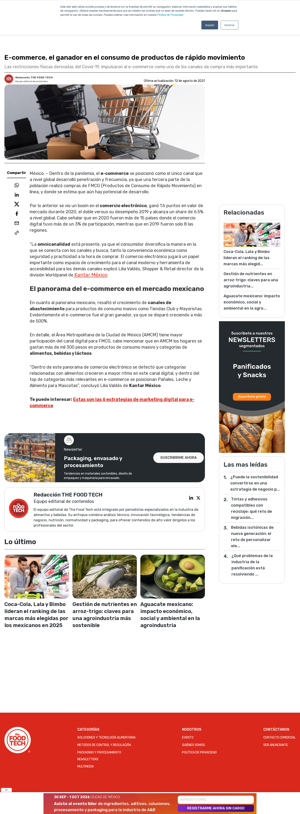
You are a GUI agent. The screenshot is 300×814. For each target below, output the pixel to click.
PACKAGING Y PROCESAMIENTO (99, 752)
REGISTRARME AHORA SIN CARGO (215, 808)
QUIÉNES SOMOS (193, 745)
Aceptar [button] (209, 25)
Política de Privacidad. (170, 14)
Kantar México (90, 275)
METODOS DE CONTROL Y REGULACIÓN (104, 745)
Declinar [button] (229, 25)
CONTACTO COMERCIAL (279, 737)
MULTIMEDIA (85, 766)
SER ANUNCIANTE (275, 745)
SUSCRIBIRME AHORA (178, 457)
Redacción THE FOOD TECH (34, 77)
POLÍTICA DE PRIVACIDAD (199, 752)
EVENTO (187, 737)
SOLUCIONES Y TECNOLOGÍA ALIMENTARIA (106, 737)
